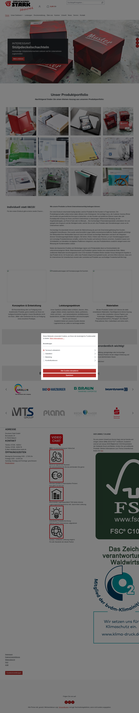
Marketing (48, 357)
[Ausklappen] (95, 350)
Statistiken (48, 353)
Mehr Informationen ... (57, 338)
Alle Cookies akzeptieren (69, 371)
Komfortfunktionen (51, 360)
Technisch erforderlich (52, 350)
